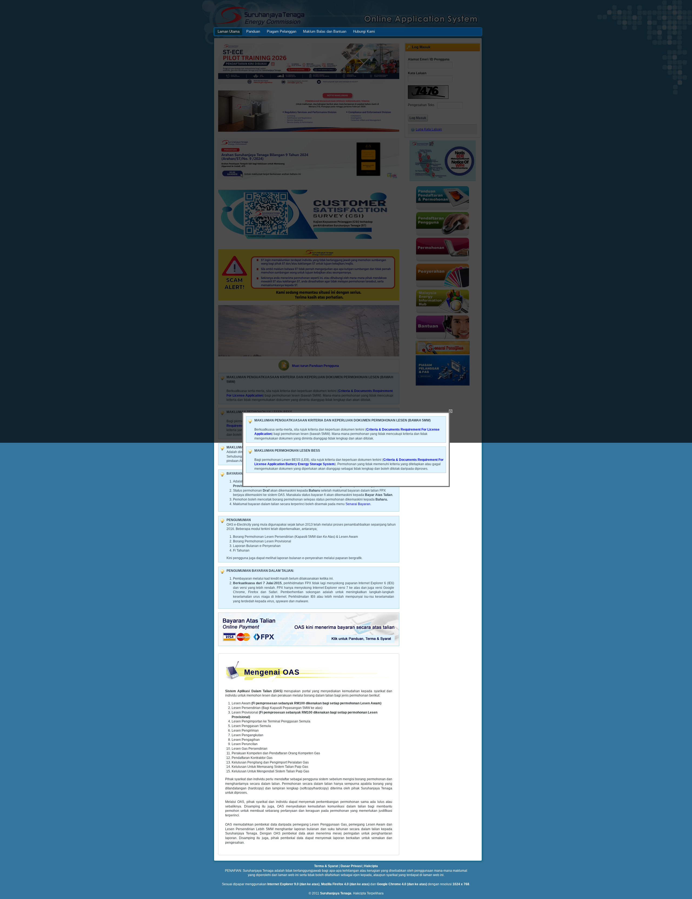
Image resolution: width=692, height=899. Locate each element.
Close (450, 411)
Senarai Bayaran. (358, 504)
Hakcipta (371, 866)
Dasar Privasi (351, 866)
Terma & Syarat (326, 866)
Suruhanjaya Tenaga (335, 893)
